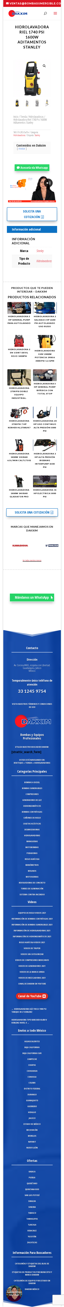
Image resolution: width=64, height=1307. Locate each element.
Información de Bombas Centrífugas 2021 (32, 918)
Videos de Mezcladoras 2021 (32, 977)
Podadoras (32, 853)
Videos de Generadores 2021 (32, 965)
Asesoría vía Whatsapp (34, 168)
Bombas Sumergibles (32, 788)
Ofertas (32, 1160)
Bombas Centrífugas (32, 811)
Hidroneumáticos (32, 805)
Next (55, 546)
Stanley (37, 135)
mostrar (22, 148)
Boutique (18, 762)
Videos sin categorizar (32, 954)
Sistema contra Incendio (32, 894)
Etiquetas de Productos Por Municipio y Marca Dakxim (32, 1273)
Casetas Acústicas (32, 823)
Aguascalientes (32, 1041)
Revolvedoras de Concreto (32, 882)
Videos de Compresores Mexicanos (32, 960)
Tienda (23, 116)
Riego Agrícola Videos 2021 (32, 942)
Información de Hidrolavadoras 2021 (32, 930)
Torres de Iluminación (32, 888)
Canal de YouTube (30, 996)
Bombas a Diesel (32, 782)
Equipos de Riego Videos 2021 (32, 912)
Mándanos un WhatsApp (32, 597)
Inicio (15, 116)
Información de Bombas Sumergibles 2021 (32, 924)
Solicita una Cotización (32, 214)
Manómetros (32, 864)
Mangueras (32, 841)
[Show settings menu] (34, 199)
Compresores (32, 794)
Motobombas (32, 847)
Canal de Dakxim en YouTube (32, 983)
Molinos (32, 870)
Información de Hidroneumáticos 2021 (32, 936)
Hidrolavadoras (36, 116)
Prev (9, 546)
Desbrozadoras (32, 829)
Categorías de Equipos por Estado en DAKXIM (32, 1282)
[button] (44, 66)
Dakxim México (32, 1289)
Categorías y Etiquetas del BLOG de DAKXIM (32, 1265)
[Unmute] (28, 199)
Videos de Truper (32, 948)
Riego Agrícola (32, 859)
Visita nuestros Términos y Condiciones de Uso (32, 705)
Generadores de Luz (32, 800)
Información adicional (26, 229)
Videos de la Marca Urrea (32, 971)
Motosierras (32, 876)
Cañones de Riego (32, 817)
